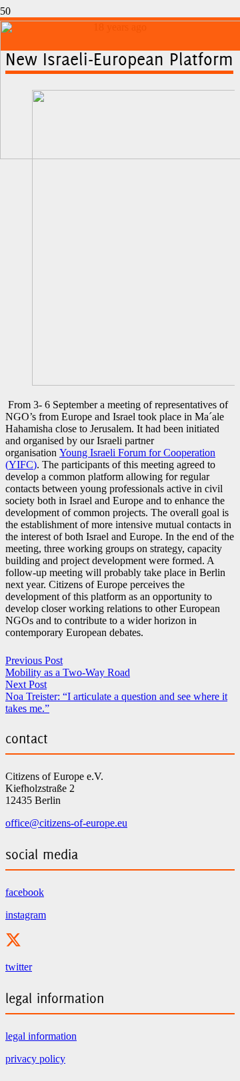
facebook (24, 892)
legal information (41, 1036)
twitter (18, 966)
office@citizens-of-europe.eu (66, 823)
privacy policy (35, 1058)
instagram (25, 914)
